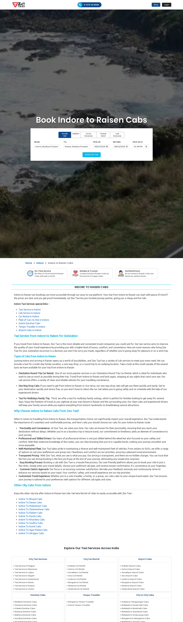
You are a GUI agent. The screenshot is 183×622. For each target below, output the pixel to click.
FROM (37, 142)
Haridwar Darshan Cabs (26, 605)
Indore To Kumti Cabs (30, 526)
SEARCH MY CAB (91, 155)
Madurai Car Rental (77, 585)
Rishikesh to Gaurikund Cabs (135, 611)
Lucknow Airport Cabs (132, 579)
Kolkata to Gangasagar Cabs (135, 602)
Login (166, 4)
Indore (40, 262)
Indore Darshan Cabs (29, 323)
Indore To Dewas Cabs (30, 502)
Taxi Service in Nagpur (25, 566)
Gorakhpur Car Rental (78, 572)
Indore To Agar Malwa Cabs (33, 530)
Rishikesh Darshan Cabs (26, 602)
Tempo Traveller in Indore (32, 326)
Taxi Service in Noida (24, 582)
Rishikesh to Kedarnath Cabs (135, 605)
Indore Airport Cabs (131, 569)
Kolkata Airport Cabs (131, 566)
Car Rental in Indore (29, 316)
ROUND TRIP (65, 135)
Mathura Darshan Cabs (25, 615)
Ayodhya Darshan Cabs (26, 618)
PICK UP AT (138, 142)
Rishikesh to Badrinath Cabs (134, 608)
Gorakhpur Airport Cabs (133, 572)
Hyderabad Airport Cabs (133, 589)
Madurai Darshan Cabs (25, 611)
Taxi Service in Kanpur (25, 585)
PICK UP (97, 142)
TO (65, 142)
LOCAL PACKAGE (88, 135)
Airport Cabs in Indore (30, 330)
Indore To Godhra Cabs (31, 523)
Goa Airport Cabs (130, 575)
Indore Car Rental (76, 569)
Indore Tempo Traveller (79, 605)
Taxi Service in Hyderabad (27, 579)
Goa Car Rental (75, 575)
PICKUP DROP (103, 135)
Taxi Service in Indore (30, 309)
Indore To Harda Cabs (30, 516)
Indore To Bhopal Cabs (30, 499)
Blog (156, 4)
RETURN (117, 142)
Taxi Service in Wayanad (26, 569)
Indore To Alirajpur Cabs (31, 533)
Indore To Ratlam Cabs (30, 512)
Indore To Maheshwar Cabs (33, 506)
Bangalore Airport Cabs (133, 582)
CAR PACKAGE (117, 135)
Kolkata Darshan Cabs (25, 608)
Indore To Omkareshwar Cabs (34, 509)
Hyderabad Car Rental (78, 589)
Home (28, 262)
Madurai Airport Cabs (132, 585)
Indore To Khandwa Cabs (32, 519)
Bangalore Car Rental (78, 582)
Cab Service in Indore (29, 313)
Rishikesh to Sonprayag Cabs (135, 615)
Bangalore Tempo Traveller (81, 602)
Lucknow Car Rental (77, 579)
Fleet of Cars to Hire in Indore (34, 320)
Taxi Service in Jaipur (24, 572)
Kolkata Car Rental (76, 566)
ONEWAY (75, 134)
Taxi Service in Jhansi (24, 589)
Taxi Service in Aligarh (25, 575)
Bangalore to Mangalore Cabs (136, 618)
